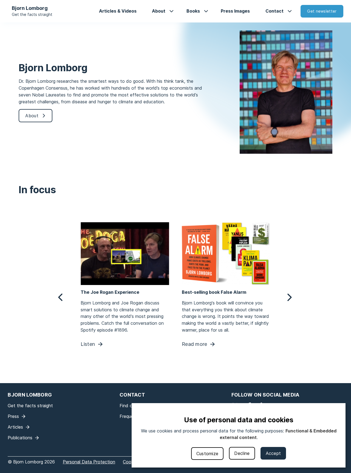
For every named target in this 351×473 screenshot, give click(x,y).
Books (193, 11)
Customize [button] (207, 453)
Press (13, 416)
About (158, 11)
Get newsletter (321, 11)
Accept (273, 453)
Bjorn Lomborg (30, 8)
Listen (88, 344)
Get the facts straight (32, 14)
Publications (20, 437)
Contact (274, 11)
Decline (242, 453)
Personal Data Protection (89, 462)
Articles (15, 427)
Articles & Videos (118, 11)
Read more (194, 344)
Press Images (235, 11)
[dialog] (239, 435)
